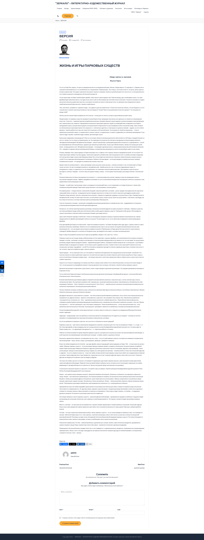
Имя (61, 509)
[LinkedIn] (2, 271)
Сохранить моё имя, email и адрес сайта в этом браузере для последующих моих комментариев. (88, 517)
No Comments (87, 40)
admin (73, 453)
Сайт (118, 509)
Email (91, 509)
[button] (68, 16)
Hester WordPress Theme (133, 537)
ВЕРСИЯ (62, 32)
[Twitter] (2, 267)
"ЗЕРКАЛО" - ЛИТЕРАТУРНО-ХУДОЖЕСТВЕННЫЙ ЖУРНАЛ (90, 3)
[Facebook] (2, 263)
